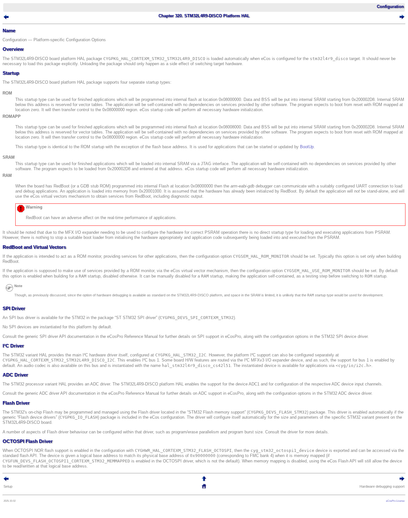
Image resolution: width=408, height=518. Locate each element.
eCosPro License (395, 500)
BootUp (307, 146)
